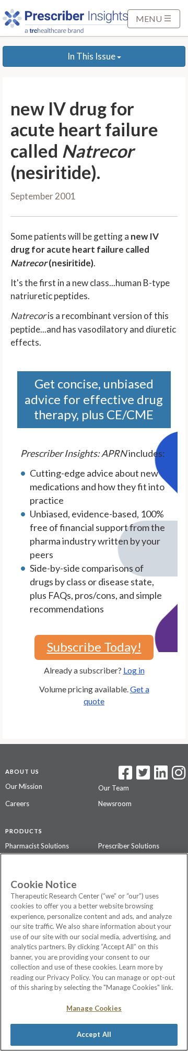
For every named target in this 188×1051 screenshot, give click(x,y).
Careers (17, 803)
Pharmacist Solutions (37, 846)
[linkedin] (160, 776)
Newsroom (115, 803)
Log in (134, 670)
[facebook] (125, 776)
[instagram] (178, 776)
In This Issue (92, 56)
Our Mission (23, 786)
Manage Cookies (94, 1008)
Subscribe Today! (94, 646)
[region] (94, 952)
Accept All (94, 1034)
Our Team (113, 788)
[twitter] (142, 776)
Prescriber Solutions (128, 846)
